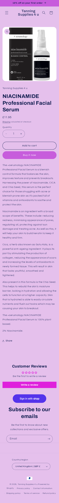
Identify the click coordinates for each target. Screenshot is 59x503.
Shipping (6, 122)
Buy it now (29, 155)
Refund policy (49, 493)
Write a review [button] (29, 385)
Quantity (7, 127)
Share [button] (9, 341)
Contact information (42, 488)
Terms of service (32, 493)
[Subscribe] (49, 439)
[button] (6, 12)
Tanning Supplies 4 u (28, 484)
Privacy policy (23, 488)
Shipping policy (13, 493)
